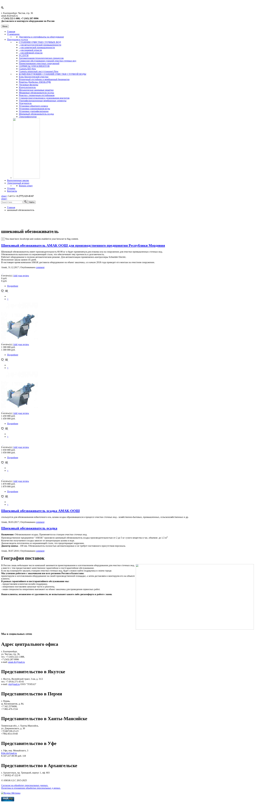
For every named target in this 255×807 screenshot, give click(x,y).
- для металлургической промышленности (40, 45)
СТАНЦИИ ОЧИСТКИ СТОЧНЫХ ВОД (40, 42)
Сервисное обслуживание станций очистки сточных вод (47, 61)
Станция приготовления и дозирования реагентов (44, 98)
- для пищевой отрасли (30, 50)
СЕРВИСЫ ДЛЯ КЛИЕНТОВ (34, 66)
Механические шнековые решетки (36, 90)
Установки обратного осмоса (33, 106)
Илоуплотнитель (27, 87)
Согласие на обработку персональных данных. (24, 785)
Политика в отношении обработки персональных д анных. (31, 788)
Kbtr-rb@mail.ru (9, 753)
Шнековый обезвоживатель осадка (36, 114)
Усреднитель (25, 103)
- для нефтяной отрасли (30, 53)
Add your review (21, 275)
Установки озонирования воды (34, 108)
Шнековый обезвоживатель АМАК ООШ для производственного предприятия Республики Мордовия (83, 245)
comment (40, 267)
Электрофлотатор (28, 116)
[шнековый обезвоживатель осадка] (19, 339)
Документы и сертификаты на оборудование (41, 37)
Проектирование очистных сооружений (39, 63)
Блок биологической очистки (33, 76)
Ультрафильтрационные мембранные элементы (42, 100)
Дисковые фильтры (28, 84)
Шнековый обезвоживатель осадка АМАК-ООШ (40, 511)
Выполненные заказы (18, 180)
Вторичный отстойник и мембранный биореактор (44, 79)
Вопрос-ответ (26, 185)
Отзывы (11, 188)
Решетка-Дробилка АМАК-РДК (35, 82)
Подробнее (12, 286)
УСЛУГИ (23, 55)
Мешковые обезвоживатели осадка (36, 92)
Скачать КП (27, 68)
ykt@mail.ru (14, 684)
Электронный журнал (18, 183)
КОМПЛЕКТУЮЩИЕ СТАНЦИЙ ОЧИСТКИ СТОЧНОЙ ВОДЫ (52, 74)
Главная (11, 31)
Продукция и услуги (17, 39)
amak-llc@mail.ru (16, 662)
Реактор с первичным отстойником (36, 95)
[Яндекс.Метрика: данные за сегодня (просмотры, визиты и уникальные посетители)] (10, 793)
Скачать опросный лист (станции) (38, 71)
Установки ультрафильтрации (34, 111)
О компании (13, 34)
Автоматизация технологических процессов (41, 58)
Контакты (12, 191)
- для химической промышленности (37, 47)
